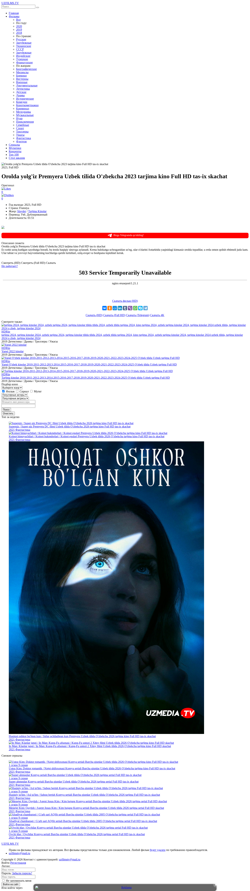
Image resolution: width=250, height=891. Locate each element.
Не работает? (9, 266)
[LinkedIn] (120, 308)
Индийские (23, 55)
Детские (21, 92)
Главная (14, 13)
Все (18, 19)
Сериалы (14, 144)
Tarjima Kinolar (37, 211)
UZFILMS (10, 3)
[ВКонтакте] (104, 308)
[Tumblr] (125, 308)
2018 (19, 32)
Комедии (21, 101)
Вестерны (22, 78)
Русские (21, 39)
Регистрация (18, 862)
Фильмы (14, 16)
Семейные (22, 125)
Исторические (25, 98)
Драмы (20, 95)
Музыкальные (25, 115)
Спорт (20, 128)
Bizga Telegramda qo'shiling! (128, 235)
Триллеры (22, 131)
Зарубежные (23, 42)
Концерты (15, 151)
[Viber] (130, 308)
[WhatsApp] (135, 308)
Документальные (27, 85)
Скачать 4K (157, 315)
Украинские (23, 46)
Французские (24, 62)
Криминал (22, 108)
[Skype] (140, 308)
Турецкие (22, 59)
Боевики (21, 75)
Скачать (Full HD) (114, 315)
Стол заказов (17, 157)
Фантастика (23, 138)
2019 (19, 29)
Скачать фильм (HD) (125, 300)
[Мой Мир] (115, 308)
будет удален (157, 850)
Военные (21, 82)
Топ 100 (14, 154)
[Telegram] (145, 308)
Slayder (21, 211)
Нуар (19, 118)
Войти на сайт (10, 884)
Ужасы (20, 134)
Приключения (25, 121)
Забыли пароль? (22, 873)
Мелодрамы (23, 111)
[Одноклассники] (109, 308)
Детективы (23, 88)
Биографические (26, 69)
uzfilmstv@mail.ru (19, 853)
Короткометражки (27, 105)
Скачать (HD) (94, 315)
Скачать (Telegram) (137, 315)
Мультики (15, 148)
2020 (19, 26)
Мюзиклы (22, 72)
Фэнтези (21, 141)
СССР (20, 49)
